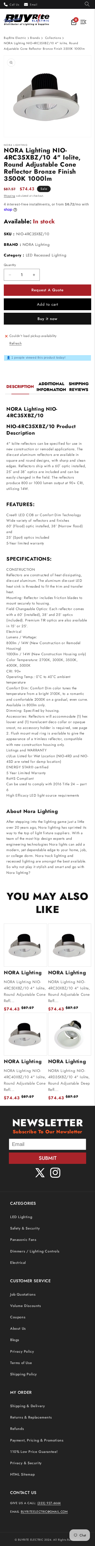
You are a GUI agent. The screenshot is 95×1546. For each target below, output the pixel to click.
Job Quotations (22, 1294)
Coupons (17, 1317)
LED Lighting (21, 1216)
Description (20, 386)
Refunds (17, 1428)
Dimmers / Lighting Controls (34, 1251)
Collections (53, 38)
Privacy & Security (26, 1462)
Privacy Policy (22, 1351)
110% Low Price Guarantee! (34, 1451)
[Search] (87, 4)
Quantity (10, 265)
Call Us (14, 5)
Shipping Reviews (79, 386)
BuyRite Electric (15, 38)
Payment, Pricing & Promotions (36, 1440)
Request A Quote (47, 290)
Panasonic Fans (23, 1239)
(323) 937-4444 (49, 1503)
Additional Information (51, 386)
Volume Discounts (25, 1305)
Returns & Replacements (31, 1417)
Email (33, 5)
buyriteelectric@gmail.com (44, 1511)
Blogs (14, 1339)
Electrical (18, 1262)
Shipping (9, 196)
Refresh (15, 343)
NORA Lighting (36, 244)
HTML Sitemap (22, 1474)
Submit (47, 1158)
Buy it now (47, 319)
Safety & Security (25, 1228)
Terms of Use (21, 1362)
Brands (35, 38)
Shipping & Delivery (27, 1405)
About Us (18, 1328)
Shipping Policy (23, 1374)
